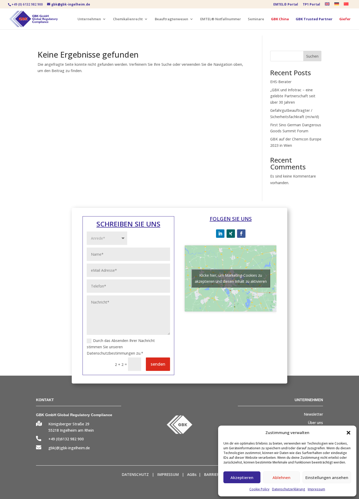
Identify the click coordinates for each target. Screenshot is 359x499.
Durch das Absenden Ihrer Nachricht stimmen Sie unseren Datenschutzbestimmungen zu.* (121, 347)
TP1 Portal (311, 5)
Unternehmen (89, 19)
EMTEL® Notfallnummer (220, 19)
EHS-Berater (280, 81)
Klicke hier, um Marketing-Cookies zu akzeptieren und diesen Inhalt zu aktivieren (231, 278)
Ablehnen (281, 477)
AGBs (192, 474)
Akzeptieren (241, 477)
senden (158, 364)
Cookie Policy (259, 489)
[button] (348, 432)
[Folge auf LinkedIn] (220, 233)
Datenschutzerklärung (288, 489)
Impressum (316, 489)
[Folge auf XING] (231, 233)
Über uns (315, 422)
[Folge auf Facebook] (241, 233)
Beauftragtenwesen (171, 19)
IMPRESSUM (168, 474)
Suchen (312, 56)
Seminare (256, 19)
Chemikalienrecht (128, 19)
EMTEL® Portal (285, 5)
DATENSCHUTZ (135, 474)
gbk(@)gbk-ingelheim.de (69, 447)
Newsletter (313, 414)
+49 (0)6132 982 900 (66, 438)
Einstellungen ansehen (326, 477)
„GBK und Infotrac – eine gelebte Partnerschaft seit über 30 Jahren (292, 96)
